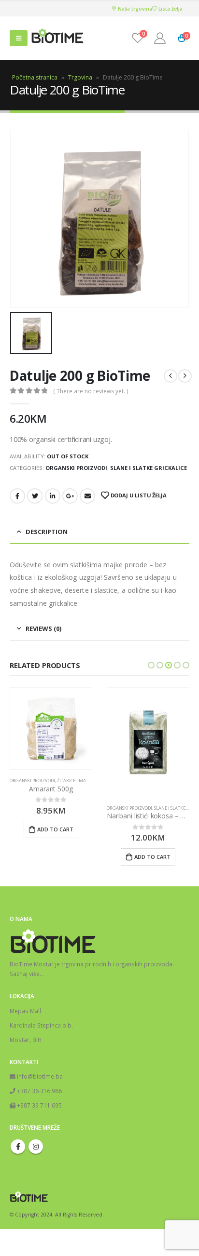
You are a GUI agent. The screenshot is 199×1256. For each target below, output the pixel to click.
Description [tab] (47, 531)
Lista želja (170, 8)
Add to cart (55, 829)
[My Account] (160, 38)
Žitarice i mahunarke (82, 780)
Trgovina (80, 77)
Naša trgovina (134, 8)
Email (87, 496)
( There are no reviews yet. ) (90, 391)
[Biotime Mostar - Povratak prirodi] (57, 38)
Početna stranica (34, 77)
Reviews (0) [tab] (43, 628)
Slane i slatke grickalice (148, 467)
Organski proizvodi (76, 467)
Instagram (35, 1146)
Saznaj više (25, 973)
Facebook (17, 496)
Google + (70, 496)
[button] (151, 665)
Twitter (35, 496)
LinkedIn (52, 496)
